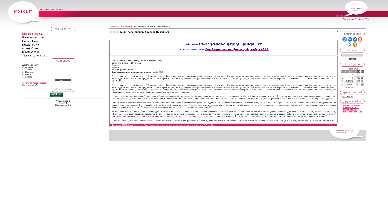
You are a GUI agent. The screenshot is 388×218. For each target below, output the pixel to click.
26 (134, 26)
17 (356, 81)
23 (352, 84)
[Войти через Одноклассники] (355, 44)
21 (346, 84)
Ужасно (28, 77)
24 (356, 84)
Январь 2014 (352, 69)
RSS (367, 19)
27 (342, 87)
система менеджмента (174, 125)
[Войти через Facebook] (355, 39)
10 (356, 78)
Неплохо (29, 72)
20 (342, 84)
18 (359, 81)
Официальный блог (351, 105)
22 (349, 84)
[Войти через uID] (344, 39)
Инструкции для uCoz (352, 112)
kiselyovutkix (138, 125)
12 (362, 78)
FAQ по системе (350, 110)
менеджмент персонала (193, 125)
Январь (127, 26)
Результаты (27, 83)
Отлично (29, 67)
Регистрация (356, 8)
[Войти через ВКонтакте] (350, 39)
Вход (356, 10)
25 (359, 84)
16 (352, 81)
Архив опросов (39, 83)
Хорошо (28, 70)
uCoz (352, 132)
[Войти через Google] (349, 44)
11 (359, 78)
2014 (120, 26)
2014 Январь (347, 97)
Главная (356, 4)
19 (362, 81)
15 (349, 81)
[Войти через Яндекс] (360, 39)
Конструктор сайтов (341, 132)
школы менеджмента (157, 125)
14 (346, 81)
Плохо (28, 74)
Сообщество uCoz (351, 108)
